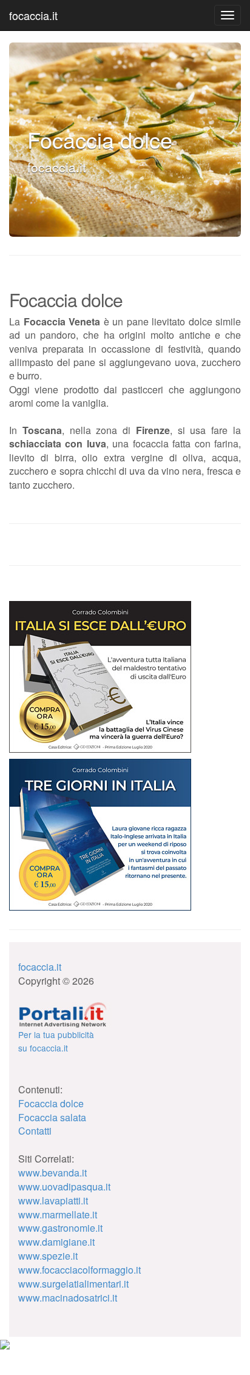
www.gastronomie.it (60, 1228)
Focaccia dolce (51, 1103)
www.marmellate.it (57, 1214)
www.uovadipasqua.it (64, 1186)
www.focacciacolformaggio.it (79, 1270)
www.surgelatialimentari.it (73, 1284)
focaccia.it (33, 15)
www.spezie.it (48, 1256)
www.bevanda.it (52, 1173)
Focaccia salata (52, 1117)
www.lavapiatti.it (53, 1200)
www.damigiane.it (56, 1242)
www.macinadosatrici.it (67, 1298)
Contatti (35, 1131)
